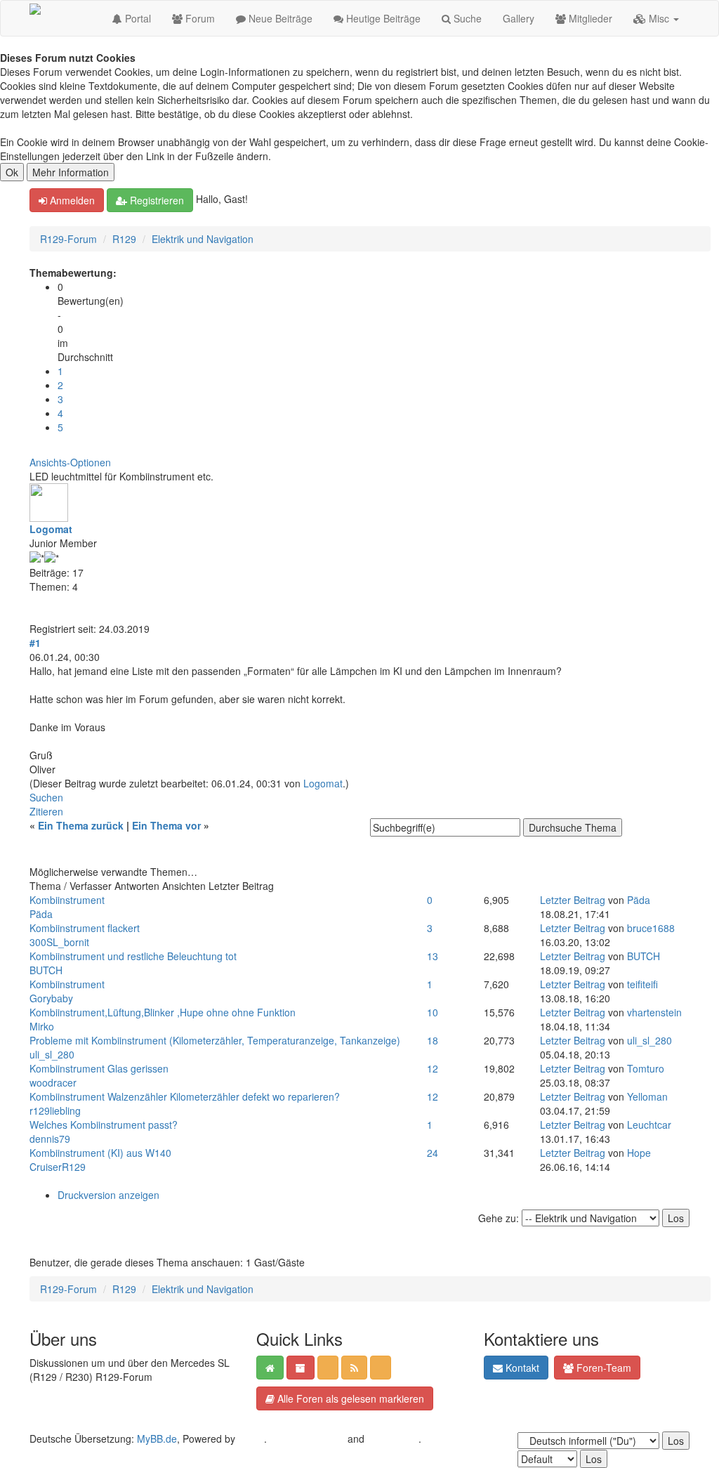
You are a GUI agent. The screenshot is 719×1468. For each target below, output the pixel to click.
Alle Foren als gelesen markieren (349, 1398)
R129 (124, 239)
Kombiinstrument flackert (84, 928)
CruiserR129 (57, 1167)
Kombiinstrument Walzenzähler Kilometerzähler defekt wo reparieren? (184, 1096)
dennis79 (49, 1139)
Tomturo (645, 1068)
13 (432, 956)
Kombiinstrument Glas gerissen (99, 1068)
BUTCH (45, 970)
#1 (35, 643)
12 (432, 1068)
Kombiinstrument (67, 900)
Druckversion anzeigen (108, 1195)
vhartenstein (654, 1012)
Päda (41, 914)
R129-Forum (68, 239)
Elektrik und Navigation (202, 239)
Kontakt (521, 1368)
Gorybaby (51, 998)
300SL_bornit (59, 942)
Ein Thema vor (166, 825)
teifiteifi (642, 984)
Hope (639, 1153)
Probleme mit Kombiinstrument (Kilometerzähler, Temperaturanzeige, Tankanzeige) (214, 1040)
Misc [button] (659, 18)
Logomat (50, 529)
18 (432, 1040)
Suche (466, 18)
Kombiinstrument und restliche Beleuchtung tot (133, 956)
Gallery (518, 18)
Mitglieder (589, 18)
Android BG (392, 1438)
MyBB (251, 1438)
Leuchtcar (649, 1125)
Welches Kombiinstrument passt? (103, 1125)
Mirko (41, 1026)
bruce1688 (651, 928)
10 (432, 1012)
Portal (136, 18)
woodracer (53, 1082)
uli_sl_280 (51, 1054)
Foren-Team (602, 1368)
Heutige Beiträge (382, 18)
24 (432, 1153)
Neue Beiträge (279, 18)
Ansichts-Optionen (70, 462)
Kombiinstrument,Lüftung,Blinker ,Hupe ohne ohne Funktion (162, 1012)
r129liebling (55, 1110)
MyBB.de (157, 1438)
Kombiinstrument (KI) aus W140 (100, 1153)
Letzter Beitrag (572, 900)
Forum (199, 18)
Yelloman (647, 1096)
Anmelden (71, 200)
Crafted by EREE (307, 1438)
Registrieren (155, 200)
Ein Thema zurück (81, 825)
